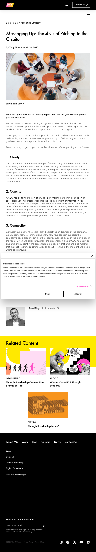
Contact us (79, 5)
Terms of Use (39, 542)
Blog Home (12, 23)
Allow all (78, 294)
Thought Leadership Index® (43, 426)
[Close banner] (92, 256)
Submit (43, 526)
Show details (82, 286)
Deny (47, 294)
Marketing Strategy (30, 23)
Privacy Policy (27, 532)
